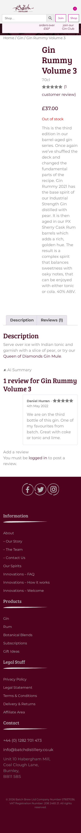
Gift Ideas (11, 651)
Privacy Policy (15, 679)
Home (8, 38)
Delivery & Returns (19, 704)
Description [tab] (22, 320)
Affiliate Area (14, 712)
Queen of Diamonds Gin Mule (32, 356)
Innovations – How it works (26, 582)
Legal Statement (17, 687)
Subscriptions (15, 643)
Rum (7, 627)
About (8, 533)
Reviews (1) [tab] (52, 320)
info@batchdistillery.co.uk (28, 749)
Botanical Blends (17, 635)
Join (61, 18)
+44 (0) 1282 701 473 (22, 740)
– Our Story (12, 541)
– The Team (13, 549)
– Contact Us (14, 558)
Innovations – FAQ (18, 574)
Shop (73, 18)
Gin (20, 38)
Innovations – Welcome (23, 591)
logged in (38, 458)
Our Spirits (12, 566)
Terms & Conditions (20, 696)
